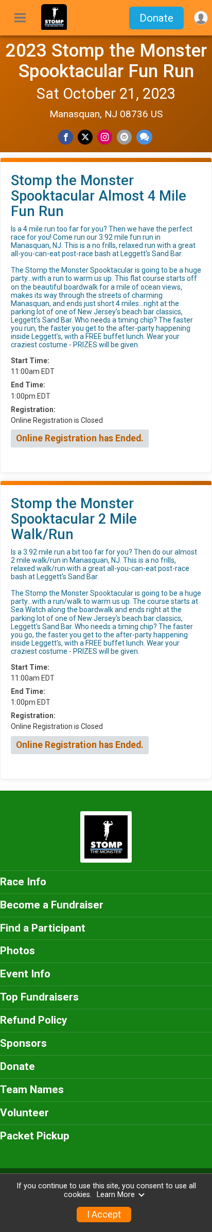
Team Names (32, 1089)
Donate (156, 18)
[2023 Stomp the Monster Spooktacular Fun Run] (54, 27)
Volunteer (24, 1112)
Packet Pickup (34, 1136)
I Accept (104, 1214)
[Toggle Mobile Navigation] (20, 18)
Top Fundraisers (39, 997)
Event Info (25, 974)
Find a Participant (42, 928)
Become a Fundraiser (51, 905)
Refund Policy (33, 1020)
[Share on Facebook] (65, 137)
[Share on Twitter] (85, 137)
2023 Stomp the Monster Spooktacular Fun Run (106, 61)
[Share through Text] (144, 137)
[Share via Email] (124, 137)
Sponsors (23, 1043)
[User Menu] (201, 18)
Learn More (116, 1194)
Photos (17, 950)
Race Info (23, 882)
